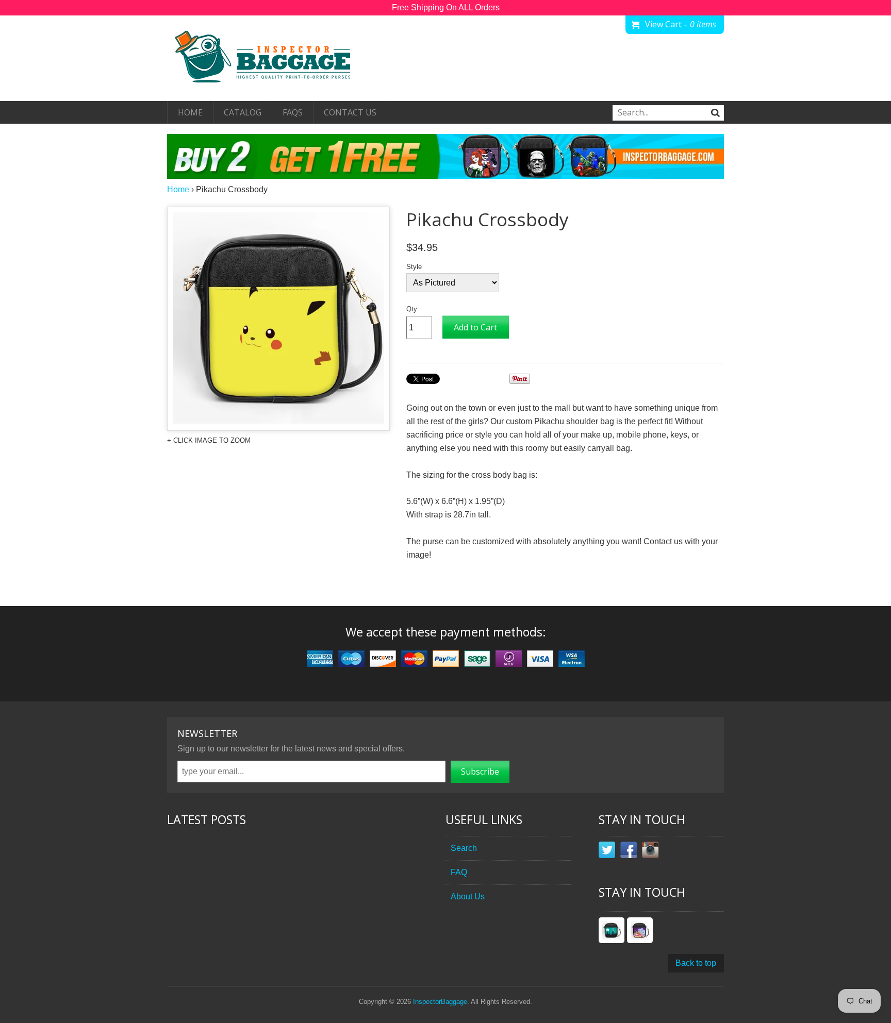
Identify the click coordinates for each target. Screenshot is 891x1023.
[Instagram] (650, 852)
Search (464, 848)
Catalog (242, 112)
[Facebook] (628, 852)
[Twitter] (607, 852)
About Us (468, 896)
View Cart (680, 24)
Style (414, 267)
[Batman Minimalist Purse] (611, 930)
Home (190, 112)
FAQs (293, 112)
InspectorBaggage (440, 1001)
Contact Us (350, 112)
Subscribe (480, 771)
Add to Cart (475, 327)
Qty (411, 309)
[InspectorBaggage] (270, 58)
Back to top (695, 963)
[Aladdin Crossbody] (640, 930)
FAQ (459, 872)
